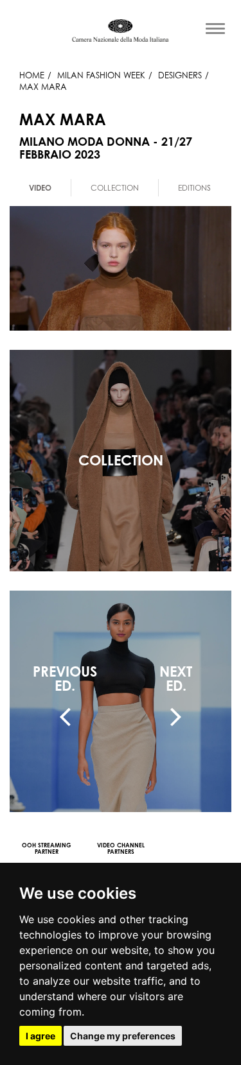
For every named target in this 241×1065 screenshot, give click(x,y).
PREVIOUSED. (65, 678)
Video (40, 188)
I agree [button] (40, 1035)
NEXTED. (175, 678)
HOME (31, 75)
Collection (115, 188)
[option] (40, 187)
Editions (194, 188)
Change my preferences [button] (122, 1035)
